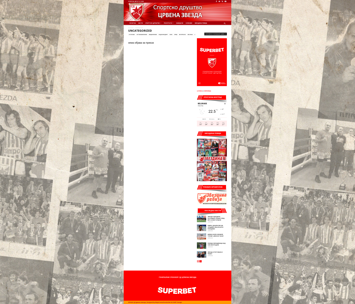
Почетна (132, 23)
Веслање (190, 34)
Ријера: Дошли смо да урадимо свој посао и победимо (215, 227)
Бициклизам (153, 34)
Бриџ (175, 34)
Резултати (168, 23)
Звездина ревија (201, 23)
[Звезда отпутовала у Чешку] (201, 254)
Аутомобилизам (142, 34)
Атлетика (132, 34)
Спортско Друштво (152, 23)
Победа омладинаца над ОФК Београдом (216, 244)
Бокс (171, 34)
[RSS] (222, 1)
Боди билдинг (163, 34)
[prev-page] (198, 261)
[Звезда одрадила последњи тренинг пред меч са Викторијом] (201, 219)
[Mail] (219, 1)
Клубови (189, 23)
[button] (224, 24)
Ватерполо (182, 34)
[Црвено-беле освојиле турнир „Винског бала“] (201, 237)
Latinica (199, 91)
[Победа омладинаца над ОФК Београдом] (201, 245)
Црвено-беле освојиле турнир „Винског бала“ (216, 235)
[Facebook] (216, 1)
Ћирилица (207, 91)
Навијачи (179, 23)
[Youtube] (225, 1)
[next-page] (200, 261)
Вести (140, 23)
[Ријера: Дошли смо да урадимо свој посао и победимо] (201, 228)
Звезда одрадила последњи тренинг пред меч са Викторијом (216, 218)
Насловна (130, 28)
